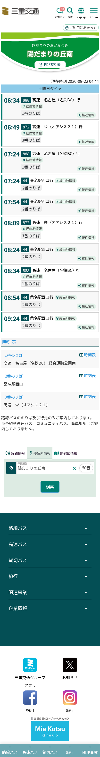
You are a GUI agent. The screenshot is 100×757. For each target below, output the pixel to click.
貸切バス (17, 560)
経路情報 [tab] (17, 453)
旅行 (13, 576)
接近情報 (87, 115)
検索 (70, 17)
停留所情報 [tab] (41, 453)
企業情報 (17, 608)
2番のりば (14, 376)
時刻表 (9, 341)
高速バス (17, 544)
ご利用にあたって (82, 27)
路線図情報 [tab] (68, 453)
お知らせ (60, 17)
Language (81, 17)
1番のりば (14, 355)
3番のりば (14, 397)
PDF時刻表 (52, 64)
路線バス (17, 528)
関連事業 (17, 592)
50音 (86, 468)
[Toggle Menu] (94, 10)
